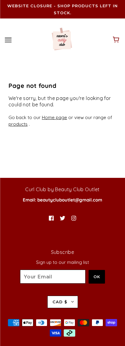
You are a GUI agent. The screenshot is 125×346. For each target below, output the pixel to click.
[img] (51, 218)
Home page (54, 117)
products (18, 124)
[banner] (62, 39)
